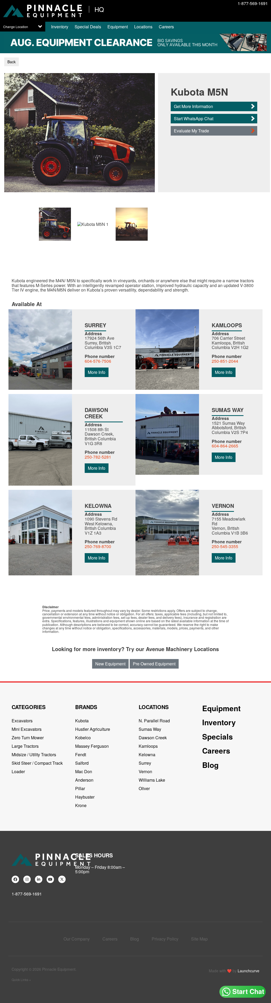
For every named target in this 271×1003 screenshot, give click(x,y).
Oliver (144, 788)
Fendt (80, 754)
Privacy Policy (165, 939)
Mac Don (83, 771)
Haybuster (84, 797)
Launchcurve (248, 970)
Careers (166, 27)
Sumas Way (150, 729)
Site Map (199, 939)
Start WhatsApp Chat (193, 118)
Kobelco (83, 738)
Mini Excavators (27, 729)
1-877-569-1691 (253, 3)
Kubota (82, 721)
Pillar (80, 788)
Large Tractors (25, 746)
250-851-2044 (225, 361)
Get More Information (193, 106)
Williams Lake (152, 780)
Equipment (117, 27)
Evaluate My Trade (191, 131)
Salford (82, 763)
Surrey (145, 763)
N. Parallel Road (154, 721)
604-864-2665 (225, 446)
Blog (210, 764)
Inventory (59, 27)
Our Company (77, 939)
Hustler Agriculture (92, 729)
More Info (96, 372)
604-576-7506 (98, 361)
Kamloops (148, 746)
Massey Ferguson (92, 746)
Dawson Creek (153, 738)
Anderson (84, 780)
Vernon (145, 771)
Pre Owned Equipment (154, 664)
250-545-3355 (225, 546)
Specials (217, 736)
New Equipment (110, 664)
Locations (143, 27)
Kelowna (147, 754)
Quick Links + (21, 979)
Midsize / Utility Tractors (34, 754)
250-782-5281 (98, 457)
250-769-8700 (98, 546)
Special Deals (88, 27)
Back (11, 61)
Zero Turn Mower (28, 738)
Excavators (22, 721)
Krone (81, 805)
